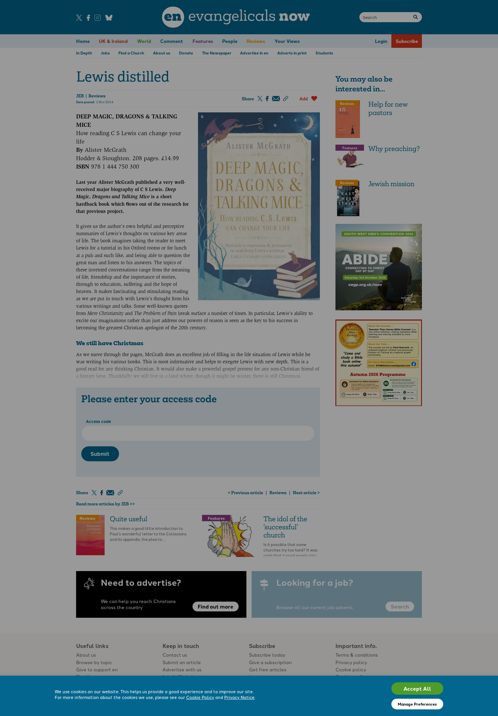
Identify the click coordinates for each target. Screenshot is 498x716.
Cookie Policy (200, 697)
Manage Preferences (417, 704)
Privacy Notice (239, 697)
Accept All (417, 688)
